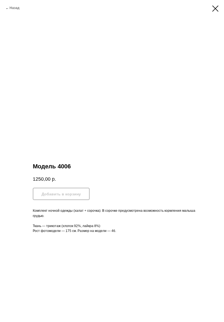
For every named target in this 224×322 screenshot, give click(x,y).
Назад (14, 8)
